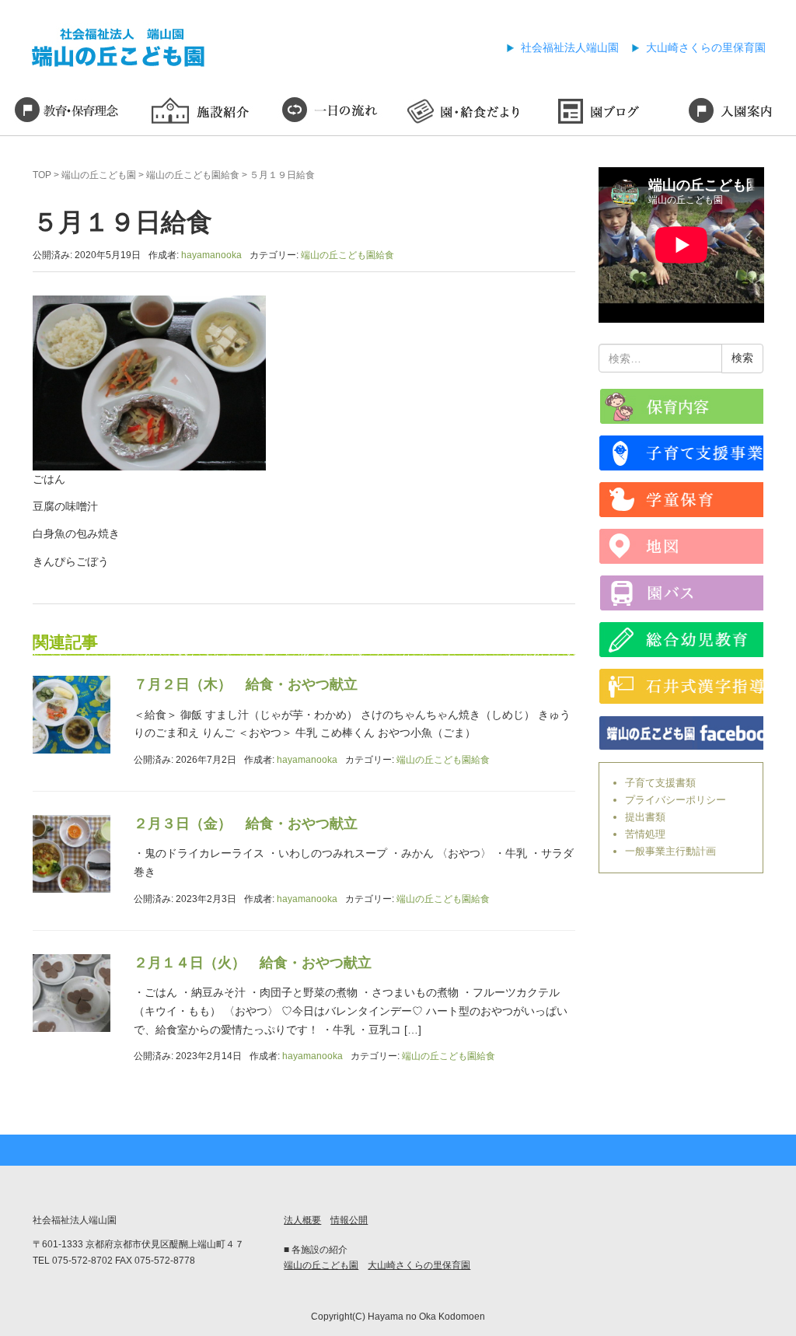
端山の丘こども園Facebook (681, 732)
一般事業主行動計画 (670, 851)
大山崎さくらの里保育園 (706, 47)
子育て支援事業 (681, 452)
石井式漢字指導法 (681, 686)
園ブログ (597, 112)
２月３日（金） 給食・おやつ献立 (246, 823)
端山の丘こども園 (98, 175)
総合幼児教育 (681, 639)
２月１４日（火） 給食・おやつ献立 (253, 963)
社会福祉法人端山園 (570, 47)
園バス (681, 592)
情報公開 (349, 1220)
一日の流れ (331, 112)
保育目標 (66, 112)
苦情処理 (645, 834)
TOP (42, 175)
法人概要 (302, 1220)
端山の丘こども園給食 (192, 175)
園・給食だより (464, 112)
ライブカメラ (681, 406)
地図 (681, 546)
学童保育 (681, 499)
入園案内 (729, 112)
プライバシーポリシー (675, 800)
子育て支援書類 (660, 783)
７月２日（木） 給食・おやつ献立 (246, 684)
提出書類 (645, 817)
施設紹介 (199, 112)
